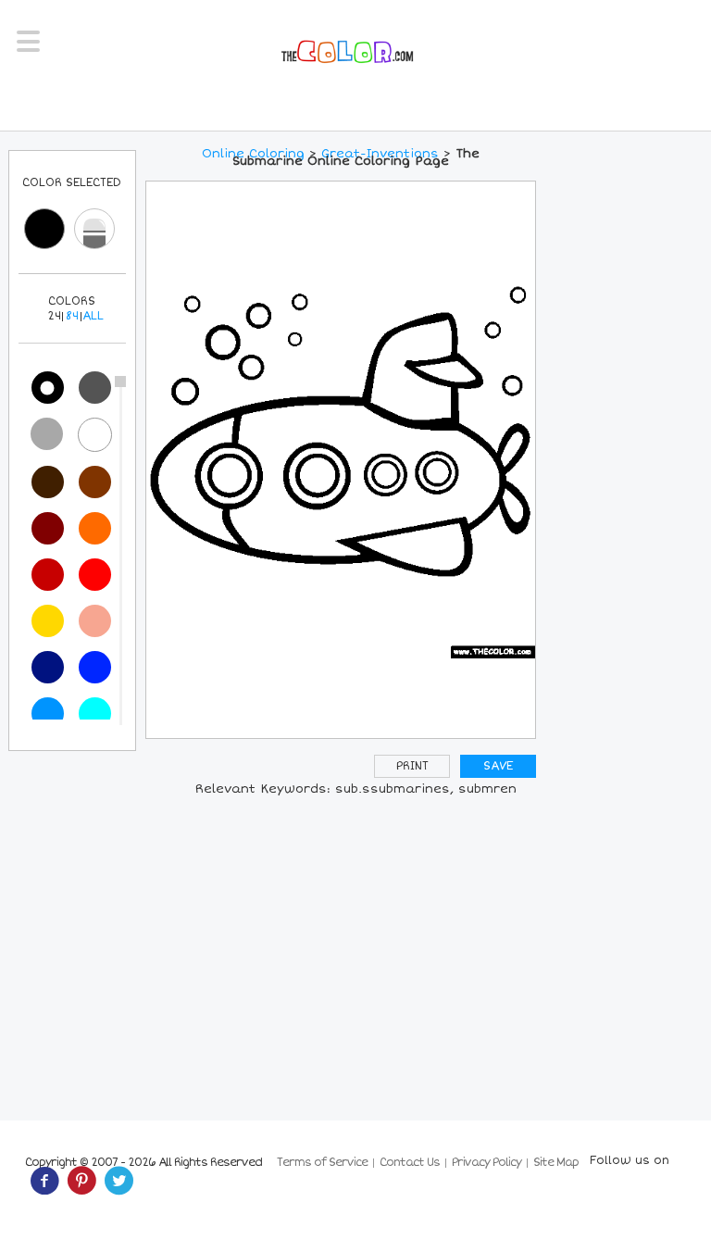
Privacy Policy (486, 1163)
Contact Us (410, 1163)
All (93, 316)
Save (498, 766)
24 (54, 316)
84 (72, 316)
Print (412, 766)
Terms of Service (322, 1163)
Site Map (556, 1163)
